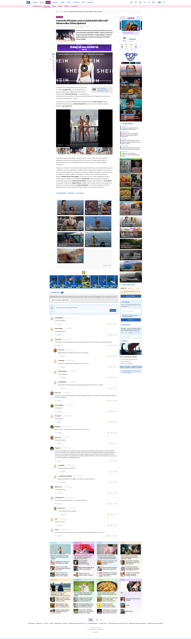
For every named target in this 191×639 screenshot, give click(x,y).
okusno (100, 580)
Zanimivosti (74, 6)
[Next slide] (110, 145)
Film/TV (66, 6)
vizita (100, 542)
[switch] (159, 2)
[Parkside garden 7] (86, 281)
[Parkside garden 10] (111, 281)
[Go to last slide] (104, 145)
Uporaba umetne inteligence (155, 623)
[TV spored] (140, 2)
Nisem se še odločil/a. (127, 363)
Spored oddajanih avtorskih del (137, 623)
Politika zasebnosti (92, 623)
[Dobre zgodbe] (131, 2)
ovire (138, 288)
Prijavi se (112, 310)
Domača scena (37, 6)
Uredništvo (39, 623)
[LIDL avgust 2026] (84, 272)
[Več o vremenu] (139, 46)
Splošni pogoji (103, 623)
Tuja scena (47, 6)
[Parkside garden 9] (102, 281)
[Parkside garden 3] (54, 281)
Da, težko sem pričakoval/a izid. (129, 359)
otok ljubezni (80, 193)
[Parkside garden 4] (62, 281)
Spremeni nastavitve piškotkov (77, 623)
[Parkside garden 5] (70, 281)
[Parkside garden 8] (94, 281)
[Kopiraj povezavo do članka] (54, 70)
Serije (54, 6)
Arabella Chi (71, 193)
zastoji (131, 288)
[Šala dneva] (139, 336)
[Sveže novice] (57, 11)
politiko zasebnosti (127, 316)
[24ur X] (100, 620)
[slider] (84, 80)
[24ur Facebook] (97, 620)
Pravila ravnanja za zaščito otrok (118, 623)
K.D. (53, 57)
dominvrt (78, 580)
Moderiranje (58, 623)
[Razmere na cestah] (144, 2)
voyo (122, 580)
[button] (63, 151)
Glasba (60, 6)
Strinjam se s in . (130, 316)
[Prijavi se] (153, 2)
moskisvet (54, 580)
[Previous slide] (113, 273)
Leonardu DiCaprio (61, 193)
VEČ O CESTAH (130, 296)
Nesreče (123, 288)
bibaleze (53, 542)
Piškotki (65, 623)
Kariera (51, 623)
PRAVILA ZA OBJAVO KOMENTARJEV (60, 300)
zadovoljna (78, 542)
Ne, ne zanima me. (126, 361)
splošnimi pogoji (133, 315)
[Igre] (136, 2)
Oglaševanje (31, 623)
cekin (123, 542)
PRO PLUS (46, 623)
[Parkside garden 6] (78, 281)
